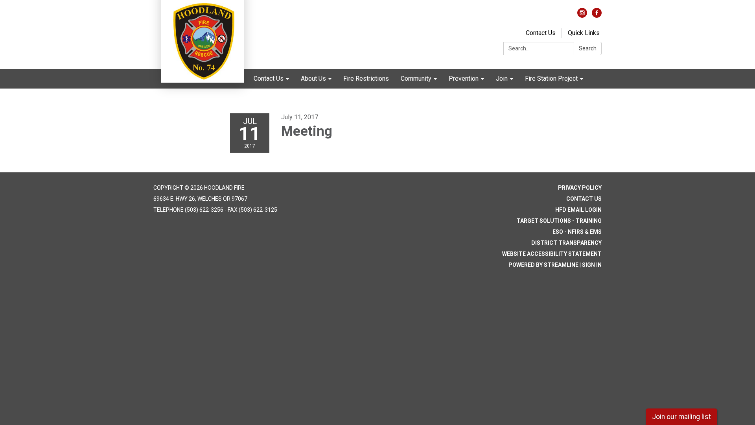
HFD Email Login (578, 210)
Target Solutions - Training (559, 221)
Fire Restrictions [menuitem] (366, 78)
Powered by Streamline (543, 265)
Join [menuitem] (502, 78)
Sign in (592, 265)
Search (588, 48)
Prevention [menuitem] (464, 78)
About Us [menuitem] (313, 78)
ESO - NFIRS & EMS (577, 232)
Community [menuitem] (416, 78)
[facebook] (597, 15)
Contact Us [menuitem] (269, 78)
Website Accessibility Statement (552, 254)
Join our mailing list (681, 417)
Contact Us (541, 33)
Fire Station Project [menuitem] (551, 78)
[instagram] (582, 15)
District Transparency (566, 243)
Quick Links (584, 33)
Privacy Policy (580, 188)
